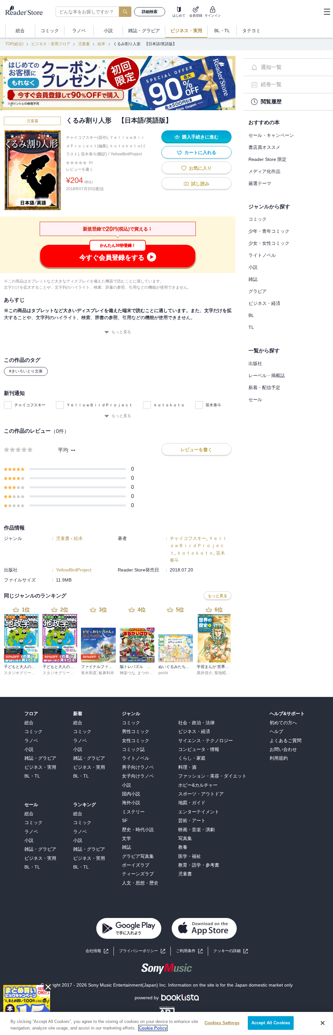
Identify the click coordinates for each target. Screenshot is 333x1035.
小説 (253, 267)
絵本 (101, 44)
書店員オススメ (264, 147)
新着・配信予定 (264, 387)
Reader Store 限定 (267, 159)
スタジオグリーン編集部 (25, 673)
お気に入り (200, 168)
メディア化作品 (264, 171)
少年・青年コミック (268, 231)
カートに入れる (200, 152)
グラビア (257, 291)
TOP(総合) (14, 44)
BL (251, 315)
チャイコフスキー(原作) (87, 137)
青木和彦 (89, 673)
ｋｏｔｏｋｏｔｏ (169, 405)
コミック (257, 219)
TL (251, 327)
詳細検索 (149, 11)
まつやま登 (147, 673)
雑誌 (253, 279)
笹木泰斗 (213, 405)
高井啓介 (204, 673)
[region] (166, 1023)
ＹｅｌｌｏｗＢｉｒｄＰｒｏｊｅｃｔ (99, 405)
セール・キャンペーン (271, 135)
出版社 (255, 363)
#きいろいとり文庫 (26, 371)
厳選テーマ (259, 183)
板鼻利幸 (106, 673)
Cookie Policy (153, 1028)
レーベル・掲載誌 (266, 375)
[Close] (322, 1023)
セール (255, 399)
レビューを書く (79, 169)
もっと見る (121, 332)
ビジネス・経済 (264, 303)
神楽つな (127, 673)
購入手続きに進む (200, 136)
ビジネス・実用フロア (50, 44)
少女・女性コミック (268, 243)
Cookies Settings (222, 1022)
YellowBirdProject (126, 154)
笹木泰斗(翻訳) (94, 154)
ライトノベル (262, 255)
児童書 (84, 44)
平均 (63, 450)
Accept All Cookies (270, 1022)
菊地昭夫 (222, 673)
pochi (163, 673)
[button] (230, 951)
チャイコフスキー (30, 405)
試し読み (200, 183)
